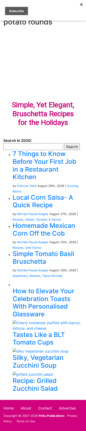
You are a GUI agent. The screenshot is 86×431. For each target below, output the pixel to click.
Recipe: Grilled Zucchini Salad (35, 384)
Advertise (67, 408)
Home (8, 408)
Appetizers (20, 275)
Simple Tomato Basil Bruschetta (43, 257)
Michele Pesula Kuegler (33, 214)
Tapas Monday (52, 275)
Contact (45, 408)
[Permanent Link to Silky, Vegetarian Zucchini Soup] (41, 351)
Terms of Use (25, 421)
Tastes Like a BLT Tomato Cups (39, 338)
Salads (29, 219)
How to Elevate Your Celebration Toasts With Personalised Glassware (43, 302)
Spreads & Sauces (48, 219)
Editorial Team (27, 186)
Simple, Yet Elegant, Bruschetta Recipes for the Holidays (43, 113)
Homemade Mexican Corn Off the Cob (44, 229)
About (26, 408)
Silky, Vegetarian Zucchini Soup (38, 361)
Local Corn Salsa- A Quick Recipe (43, 201)
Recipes (18, 219)
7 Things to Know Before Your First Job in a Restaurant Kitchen (44, 165)
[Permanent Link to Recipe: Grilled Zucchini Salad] (33, 374)
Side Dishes (33, 247)
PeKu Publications (51, 416)
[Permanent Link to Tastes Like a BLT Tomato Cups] (48, 325)
